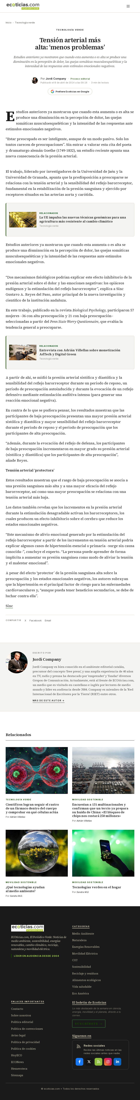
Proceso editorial (80, 78)
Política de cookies (23, 1049)
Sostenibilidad (81, 967)
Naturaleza (79, 940)
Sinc (9, 605)
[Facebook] (79, 1062)
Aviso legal (18, 1035)
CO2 (74, 960)
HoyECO (16, 1055)
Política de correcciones (27, 1029)
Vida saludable (82, 987)
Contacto (17, 1009)
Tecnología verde (25, 22)
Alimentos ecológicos (86, 980)
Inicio (8, 22)
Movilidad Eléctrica (85, 953)
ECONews (17, 1062)
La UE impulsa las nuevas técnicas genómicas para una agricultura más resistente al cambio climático (82, 219)
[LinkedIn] (117, 1062)
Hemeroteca (19, 1069)
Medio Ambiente (83, 934)
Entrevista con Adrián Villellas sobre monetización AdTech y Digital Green (79, 352)
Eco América (80, 993)
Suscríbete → (89, 1024)
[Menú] (128, 6)
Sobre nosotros (21, 1015)
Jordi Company (56, 78)
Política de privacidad (25, 1042)
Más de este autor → (49, 700)
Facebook (36, 620)
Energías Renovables (86, 947)
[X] (89, 1062)
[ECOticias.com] (23, 6)
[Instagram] (108, 1062)
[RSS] (98, 1062)
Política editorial (22, 1022)
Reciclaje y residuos (85, 973)
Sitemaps (17, 1075)
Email (48, 620)
